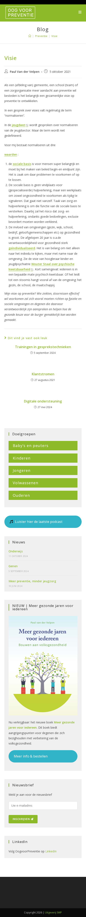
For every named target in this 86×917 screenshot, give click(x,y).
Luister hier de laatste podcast (38, 521)
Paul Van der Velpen (24, 72)
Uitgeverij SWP (53, 912)
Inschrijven (22, 819)
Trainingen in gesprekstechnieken (43, 347)
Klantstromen (43, 374)
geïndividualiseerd (22, 248)
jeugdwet (18, 125)
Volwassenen (25, 482)
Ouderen (21, 495)
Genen (13, 566)
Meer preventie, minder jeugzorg (32, 581)
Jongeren (21, 470)
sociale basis (22, 164)
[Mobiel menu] (80, 12)
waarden (10, 154)
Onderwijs (16, 551)
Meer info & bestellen (31, 756)
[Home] (29, 36)
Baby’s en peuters (30, 445)
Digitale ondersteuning (43, 401)
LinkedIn (51, 851)
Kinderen (21, 458)
